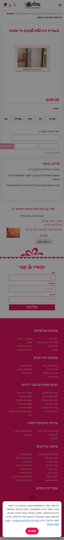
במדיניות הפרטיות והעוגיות (26, 520)
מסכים (32, 531)
